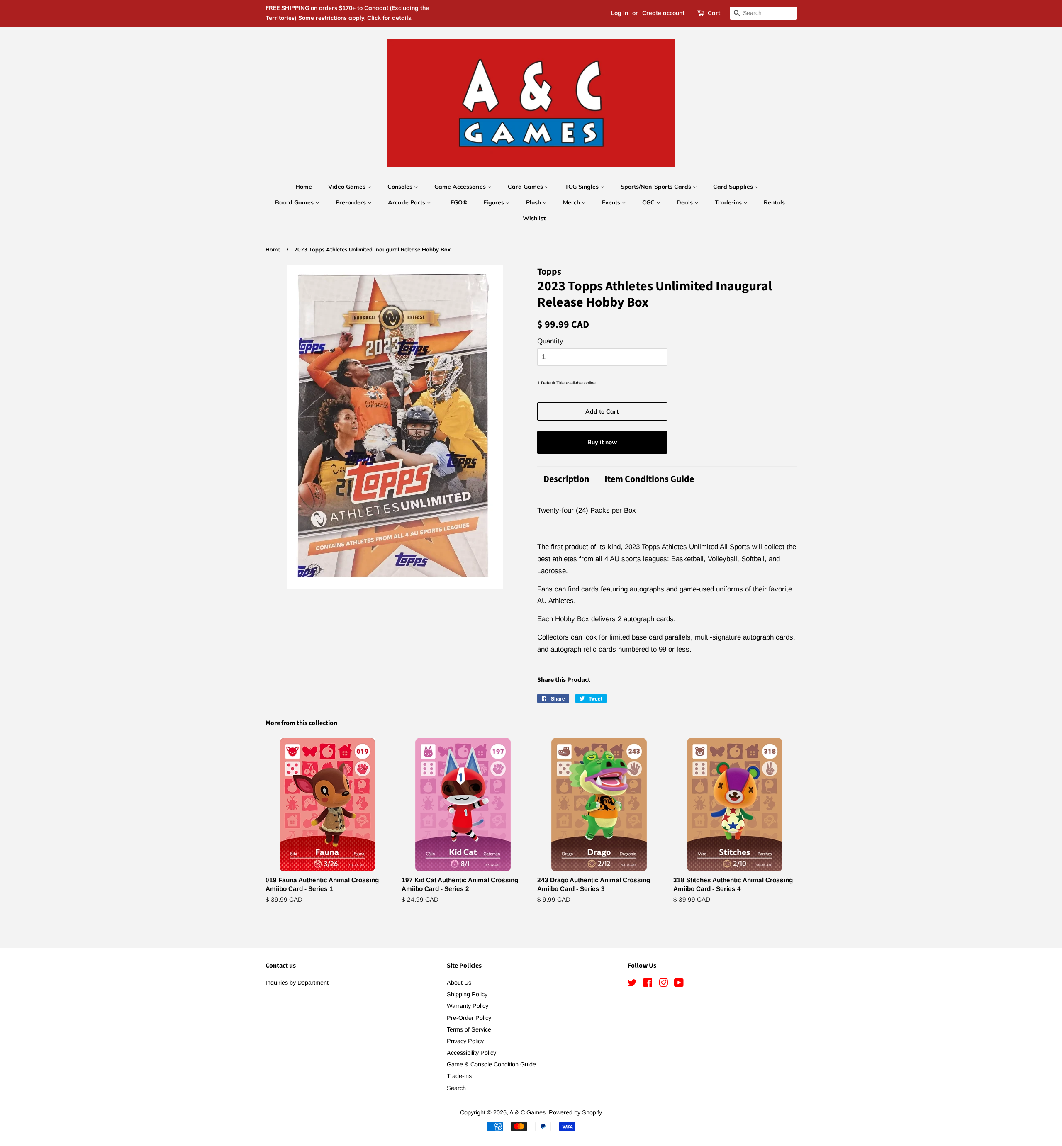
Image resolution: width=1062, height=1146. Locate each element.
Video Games (347, 186)
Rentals (774, 202)
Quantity (550, 341)
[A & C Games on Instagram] (663, 984)
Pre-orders (352, 202)
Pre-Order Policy (469, 1018)
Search (456, 1088)
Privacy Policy (465, 1041)
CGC (649, 202)
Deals (685, 202)
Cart (714, 13)
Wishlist (534, 218)
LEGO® (457, 202)
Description (566, 479)
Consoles (400, 186)
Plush (534, 202)
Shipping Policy (467, 994)
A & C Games (527, 1112)
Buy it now (602, 442)
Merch (572, 202)
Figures (494, 202)
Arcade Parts (407, 202)
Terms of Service (469, 1029)
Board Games (295, 202)
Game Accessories (460, 186)
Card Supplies (734, 186)
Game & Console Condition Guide (491, 1064)
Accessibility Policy (471, 1052)
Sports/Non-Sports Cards (657, 186)
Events (612, 202)
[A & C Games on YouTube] (679, 984)
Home (303, 186)
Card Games (526, 186)
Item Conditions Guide (649, 479)
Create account (663, 13)
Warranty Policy (467, 1005)
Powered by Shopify (575, 1112)
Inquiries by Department (297, 982)
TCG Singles (582, 186)
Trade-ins (729, 202)
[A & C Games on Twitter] (632, 984)
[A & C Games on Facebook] (648, 984)
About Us (459, 982)
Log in (619, 13)
